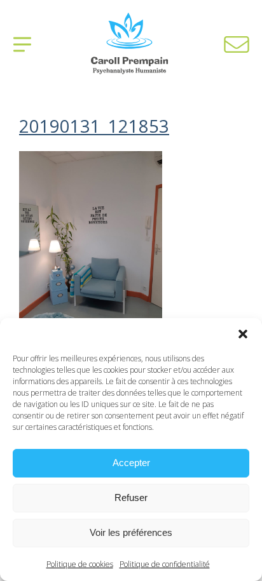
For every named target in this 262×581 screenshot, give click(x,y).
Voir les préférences (131, 532)
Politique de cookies (79, 564)
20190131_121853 (94, 126)
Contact (236, 44)
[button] (243, 334)
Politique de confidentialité (165, 564)
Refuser (131, 497)
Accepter (131, 462)
